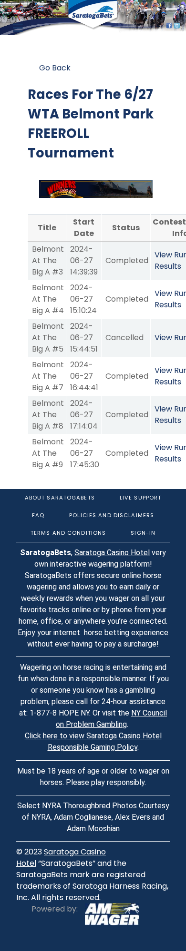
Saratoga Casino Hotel (112, 552)
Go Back (55, 67)
